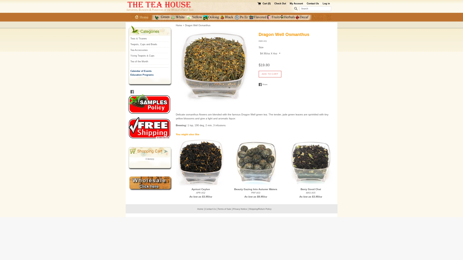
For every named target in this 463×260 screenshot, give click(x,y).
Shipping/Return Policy (260, 209)
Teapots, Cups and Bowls (143, 44)
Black (227, 17)
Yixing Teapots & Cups (142, 55)
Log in (326, 3)
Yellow (194, 17)
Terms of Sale (224, 209)
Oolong (211, 17)
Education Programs (142, 74)
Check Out (280, 3)
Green (161, 17)
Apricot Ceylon (201, 189)
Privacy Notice (240, 209)
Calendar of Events (141, 71)
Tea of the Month (139, 61)
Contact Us (313, 3)
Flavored (258, 17)
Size (261, 47)
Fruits (273, 17)
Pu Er (241, 17)
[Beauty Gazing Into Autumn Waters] (255, 162)
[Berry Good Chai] (310, 162)
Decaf (303, 17)
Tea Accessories (139, 50)
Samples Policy (153, 104)
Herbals (288, 17)
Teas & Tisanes (138, 38)
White (178, 17)
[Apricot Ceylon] (200, 162)
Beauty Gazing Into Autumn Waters (255, 189)
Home (141, 17)
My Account (296, 3)
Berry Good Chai (311, 189)
